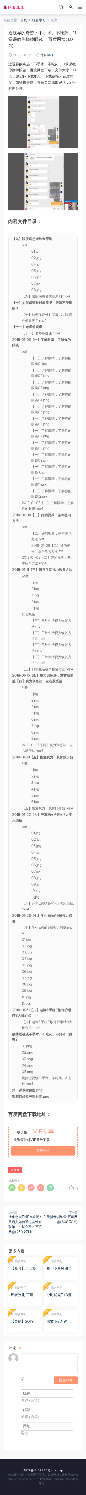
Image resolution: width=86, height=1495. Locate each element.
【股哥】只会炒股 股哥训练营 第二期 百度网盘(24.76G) (25, 1269)
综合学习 (47, 55)
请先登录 (43, 1150)
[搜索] (61, 7)
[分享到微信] (12, 1187)
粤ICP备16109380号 (36, 1470)
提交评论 (65, 1380)
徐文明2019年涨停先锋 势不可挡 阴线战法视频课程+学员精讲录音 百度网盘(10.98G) (61, 1322)
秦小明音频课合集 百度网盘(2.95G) (61, 1269)
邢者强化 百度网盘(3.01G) (24, 1295)
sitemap (57, 1470)
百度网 (15, 1170)
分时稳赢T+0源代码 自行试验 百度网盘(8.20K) (61, 1295)
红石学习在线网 (14, 7)
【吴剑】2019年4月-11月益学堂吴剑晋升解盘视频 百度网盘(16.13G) (25, 1322)
